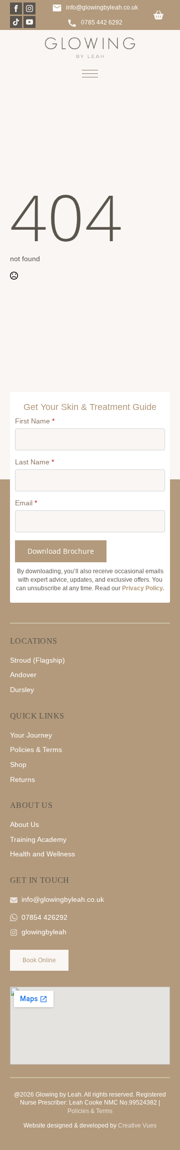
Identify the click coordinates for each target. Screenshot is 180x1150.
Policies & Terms (36, 750)
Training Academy (38, 839)
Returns (22, 779)
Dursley (22, 690)
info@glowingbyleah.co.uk (102, 7)
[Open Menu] (90, 73)
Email (26, 502)
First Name (34, 420)
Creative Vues (137, 1125)
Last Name (34, 461)
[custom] (16, 22)
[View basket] (158, 15)
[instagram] (30, 8)
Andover (23, 675)
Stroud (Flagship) (37, 660)
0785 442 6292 (101, 22)
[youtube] (30, 22)
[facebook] (16, 8)
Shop (18, 764)
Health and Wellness (42, 854)
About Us (24, 824)
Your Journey (31, 735)
